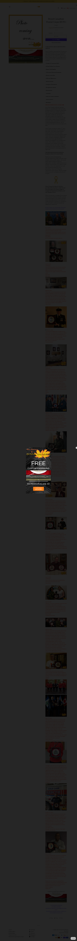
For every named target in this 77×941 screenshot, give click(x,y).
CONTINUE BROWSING (38, 488)
